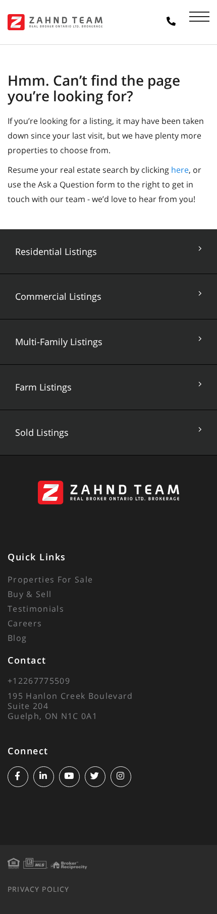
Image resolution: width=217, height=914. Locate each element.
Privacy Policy (38, 889)
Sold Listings (42, 432)
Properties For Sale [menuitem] (50, 579)
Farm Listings (43, 387)
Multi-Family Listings (58, 342)
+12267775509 (39, 680)
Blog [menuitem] (17, 637)
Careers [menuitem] (25, 623)
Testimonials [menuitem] (36, 608)
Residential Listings (56, 251)
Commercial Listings (58, 296)
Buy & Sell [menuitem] (29, 594)
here (180, 169)
